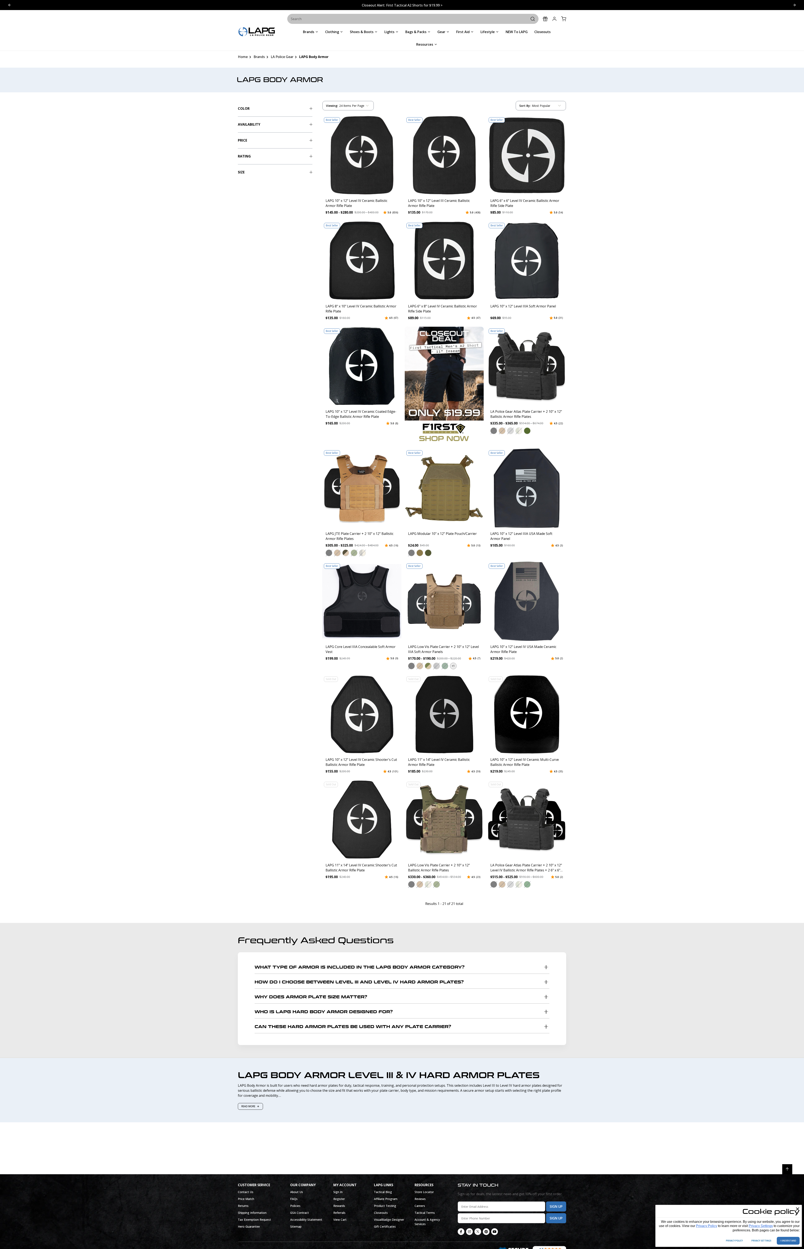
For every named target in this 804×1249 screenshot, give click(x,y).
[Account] (554, 18)
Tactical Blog (383, 1192)
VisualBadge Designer (389, 1220)
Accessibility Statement (306, 1220)
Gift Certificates (385, 1226)
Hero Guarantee (249, 1226)
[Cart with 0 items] (563, 18)
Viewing (332, 106)
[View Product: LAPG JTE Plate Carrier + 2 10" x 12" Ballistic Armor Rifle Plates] (361, 488)
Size (241, 172)
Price (242, 140)
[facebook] (461, 1231)
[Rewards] (545, 18)
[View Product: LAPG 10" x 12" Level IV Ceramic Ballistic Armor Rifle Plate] (361, 155)
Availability (249, 124)
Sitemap (296, 1226)
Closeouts (381, 1213)
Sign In (338, 1192)
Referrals (339, 1213)
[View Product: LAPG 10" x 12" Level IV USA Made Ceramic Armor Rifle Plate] (526, 601)
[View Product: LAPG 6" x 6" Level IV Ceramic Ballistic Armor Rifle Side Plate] (526, 155)
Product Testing (385, 1206)
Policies (295, 1206)
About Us (296, 1192)
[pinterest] (486, 1231)
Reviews (420, 1199)
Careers (420, 1206)
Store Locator (424, 1192)
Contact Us (245, 1192)
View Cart (340, 1220)
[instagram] (469, 1231)
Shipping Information (252, 1213)
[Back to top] (787, 1169)
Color (244, 108)
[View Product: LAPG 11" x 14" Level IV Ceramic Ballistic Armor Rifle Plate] (444, 714)
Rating (244, 156)
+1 (453, 666)
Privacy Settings (761, 1226)
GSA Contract (299, 1213)
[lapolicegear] (257, 32)
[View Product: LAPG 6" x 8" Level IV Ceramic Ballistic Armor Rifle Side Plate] (444, 260)
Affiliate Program (385, 1199)
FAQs (294, 1199)
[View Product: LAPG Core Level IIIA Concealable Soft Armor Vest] (361, 601)
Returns (243, 1206)
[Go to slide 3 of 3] (9, 5)
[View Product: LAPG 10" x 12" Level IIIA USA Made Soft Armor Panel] (526, 488)
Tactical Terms (425, 1213)
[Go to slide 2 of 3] (794, 5)
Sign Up (556, 1206)
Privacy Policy (706, 1226)
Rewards (339, 1206)
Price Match (246, 1199)
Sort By (525, 107)
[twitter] (477, 1231)
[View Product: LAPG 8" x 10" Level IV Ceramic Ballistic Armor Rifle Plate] (361, 260)
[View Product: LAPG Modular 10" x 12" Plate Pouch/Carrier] (444, 488)
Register (339, 1199)
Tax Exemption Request (254, 1220)
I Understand (788, 1240)
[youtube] (494, 1231)
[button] (493, 430)
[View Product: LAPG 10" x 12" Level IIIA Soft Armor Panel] (526, 260)
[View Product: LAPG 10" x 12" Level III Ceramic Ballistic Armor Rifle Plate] (444, 155)
